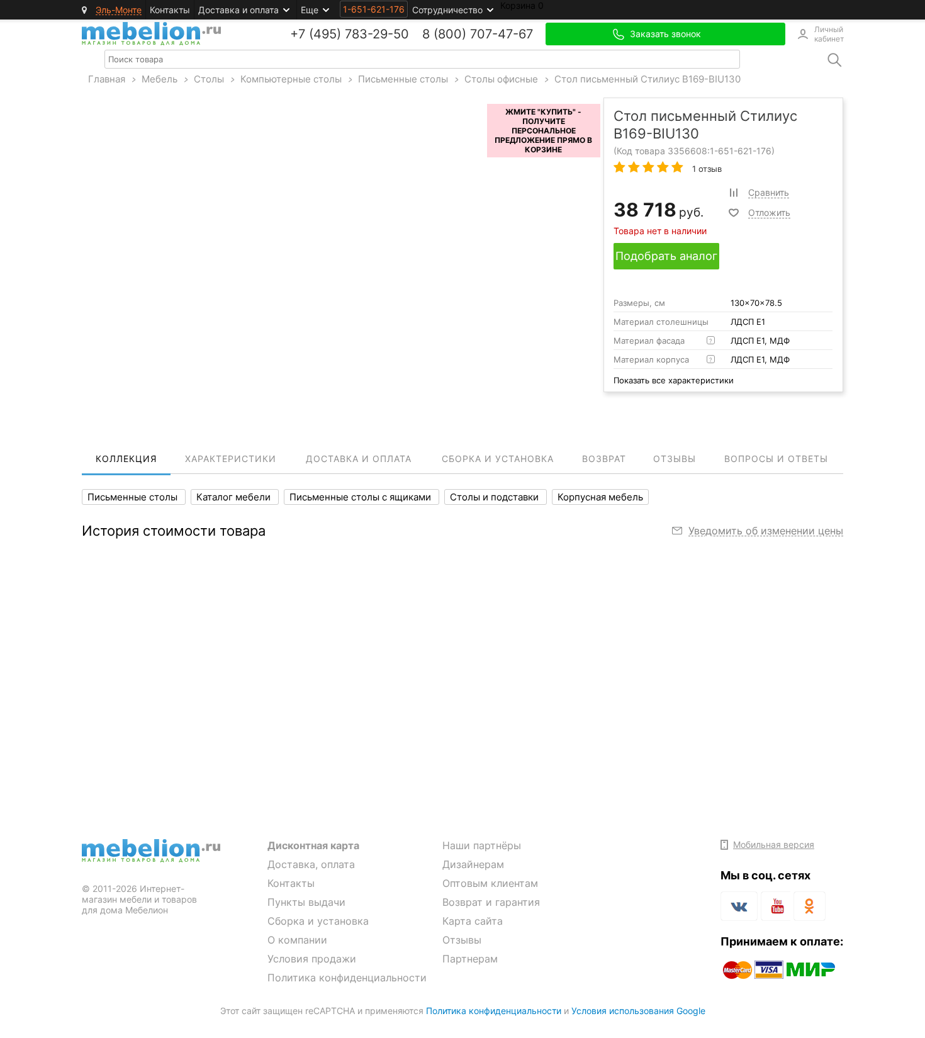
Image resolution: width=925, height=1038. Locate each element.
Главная (106, 79)
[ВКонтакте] (739, 906)
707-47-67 (501, 34)
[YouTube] (775, 908)
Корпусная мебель (600, 497)
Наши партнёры (481, 845)
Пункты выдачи (306, 902)
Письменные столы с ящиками (361, 497)
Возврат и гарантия (491, 902)
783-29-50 (377, 34)
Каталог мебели (234, 497)
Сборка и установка (318, 921)
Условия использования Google (638, 1010)
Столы (209, 79)
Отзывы (461, 940)
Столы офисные (501, 79)
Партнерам (470, 958)
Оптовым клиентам (490, 883)
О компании (297, 940)
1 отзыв (706, 169)
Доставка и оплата (238, 9)
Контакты (170, 9)
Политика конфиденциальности (347, 977)
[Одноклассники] (809, 906)
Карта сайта (472, 921)
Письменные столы (403, 79)
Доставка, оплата (311, 864)
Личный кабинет (828, 34)
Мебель (159, 79)
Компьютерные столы (291, 79)
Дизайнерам (473, 864)
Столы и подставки (495, 497)
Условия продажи (311, 958)
